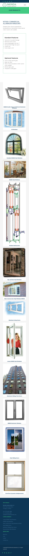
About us (5, 534)
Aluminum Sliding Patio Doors (10, 527)
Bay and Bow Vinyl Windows (9, 529)
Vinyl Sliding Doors (7, 525)
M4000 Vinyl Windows (8, 521)
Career (4, 538)
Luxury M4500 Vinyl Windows (9, 519)
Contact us (5, 540)
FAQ (4, 536)
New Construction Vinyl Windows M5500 (12, 523)
